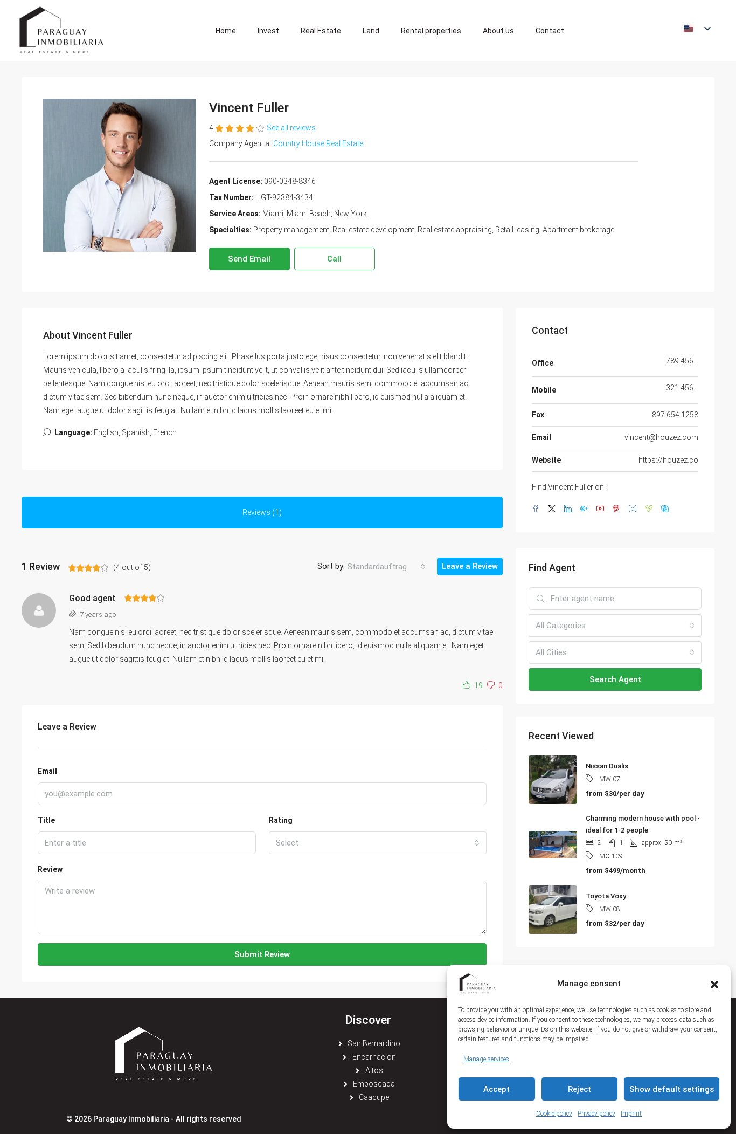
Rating (281, 820)
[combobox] (386, 566)
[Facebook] (538, 509)
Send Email (249, 259)
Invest (268, 30)
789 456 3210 (682, 360)
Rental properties (431, 30)
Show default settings (671, 1089)
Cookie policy (554, 1113)
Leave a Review (470, 566)
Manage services (486, 1059)
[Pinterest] (618, 509)
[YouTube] (602, 509)
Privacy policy (596, 1113)
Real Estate (321, 30)
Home (226, 30)
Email (47, 771)
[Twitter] (554, 509)
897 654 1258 (675, 414)
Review (50, 869)
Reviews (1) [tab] (262, 512)
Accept (496, 1089)
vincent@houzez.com (661, 437)
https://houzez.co (668, 460)
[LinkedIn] (570, 509)
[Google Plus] (586, 509)
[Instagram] (635, 509)
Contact (550, 30)
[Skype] (667, 509)
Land (371, 30)
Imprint (631, 1113)
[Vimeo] (651, 509)
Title (46, 820)
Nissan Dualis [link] (607, 766)
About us (498, 30)
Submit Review (262, 954)
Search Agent (615, 679)
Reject (579, 1089)
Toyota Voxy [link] (606, 896)
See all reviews (291, 127)
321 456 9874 (682, 387)
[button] (714, 983)
